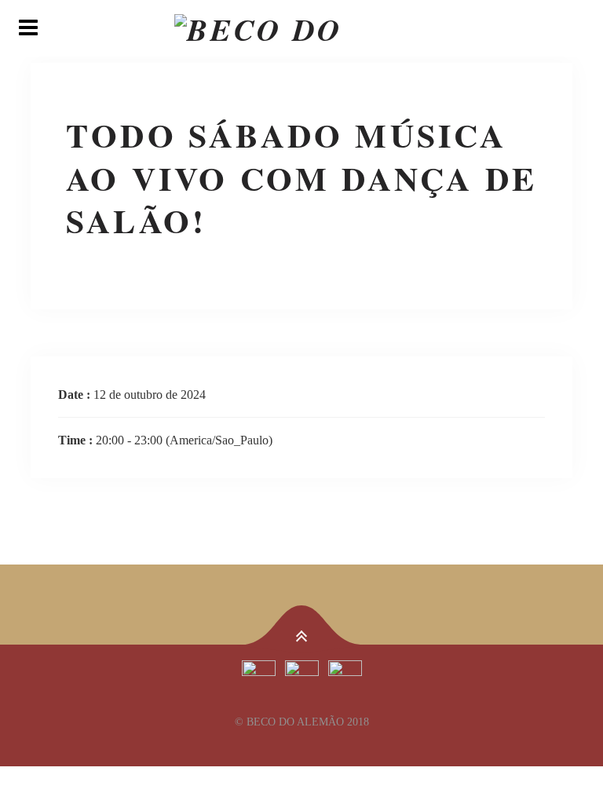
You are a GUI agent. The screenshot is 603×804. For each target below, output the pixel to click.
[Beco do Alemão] (301, 28)
